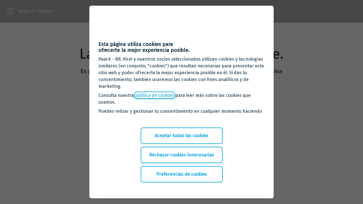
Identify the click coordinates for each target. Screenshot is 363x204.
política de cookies (154, 95)
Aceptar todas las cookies (181, 135)
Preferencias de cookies (181, 174)
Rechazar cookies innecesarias (181, 155)
